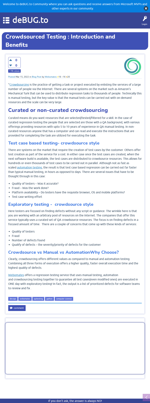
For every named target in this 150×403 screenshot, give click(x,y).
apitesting (38, 299)
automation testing (29, 167)
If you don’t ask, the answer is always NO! (75, 400)
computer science (64, 299)
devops (13, 299)
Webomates (16, 275)
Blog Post (36, 77)
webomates (25, 299)
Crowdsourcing (19, 84)
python (49, 299)
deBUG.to (30, 19)
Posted (11, 77)
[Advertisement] (75, 348)
